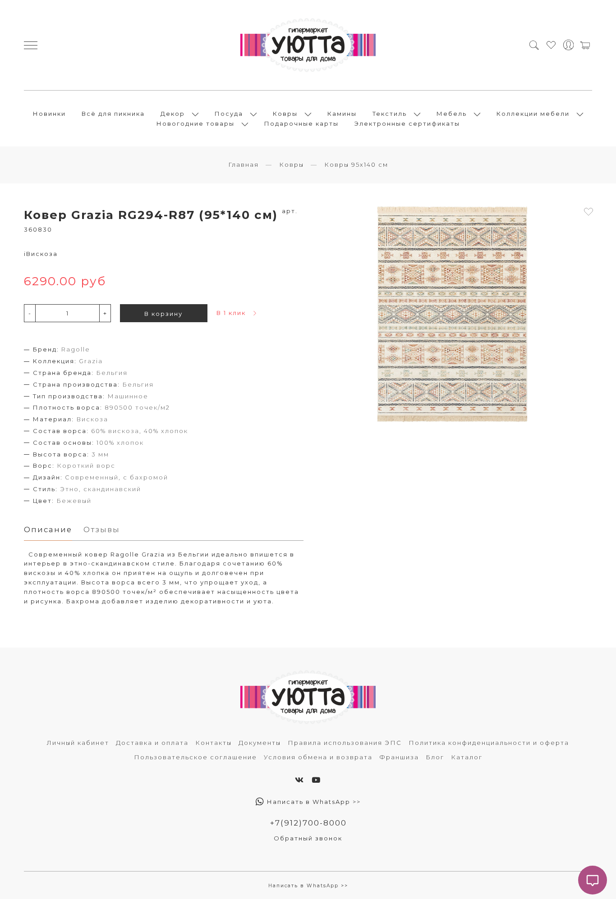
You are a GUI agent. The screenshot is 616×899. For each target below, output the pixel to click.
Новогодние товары (195, 123)
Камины (342, 113)
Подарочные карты (301, 123)
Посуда (229, 113)
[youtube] (316, 780)
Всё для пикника (113, 113)
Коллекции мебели (533, 113)
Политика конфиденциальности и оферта (489, 742)
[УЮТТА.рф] (308, 45)
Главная (243, 164)
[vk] (299, 780)
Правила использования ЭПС (345, 742)
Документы (260, 742)
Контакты (213, 742)
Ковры (285, 113)
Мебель (452, 113)
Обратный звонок (308, 838)
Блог (435, 757)
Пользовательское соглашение (195, 757)
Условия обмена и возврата (318, 757)
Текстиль (389, 113)
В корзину (163, 313)
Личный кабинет (78, 742)
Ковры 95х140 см (356, 164)
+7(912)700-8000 (308, 822)
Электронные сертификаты (407, 123)
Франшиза (399, 757)
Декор (173, 113)
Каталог (467, 757)
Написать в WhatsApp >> (313, 801)
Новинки (49, 113)
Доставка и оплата (152, 742)
